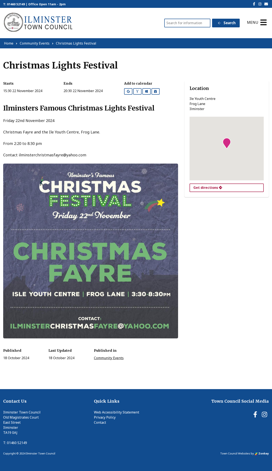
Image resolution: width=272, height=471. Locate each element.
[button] (227, 143)
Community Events (109, 358)
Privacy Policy (105, 417)
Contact (100, 422)
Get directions (206, 187)
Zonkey (263, 453)
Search (229, 22)
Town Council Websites (235, 453)
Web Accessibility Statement (116, 412)
